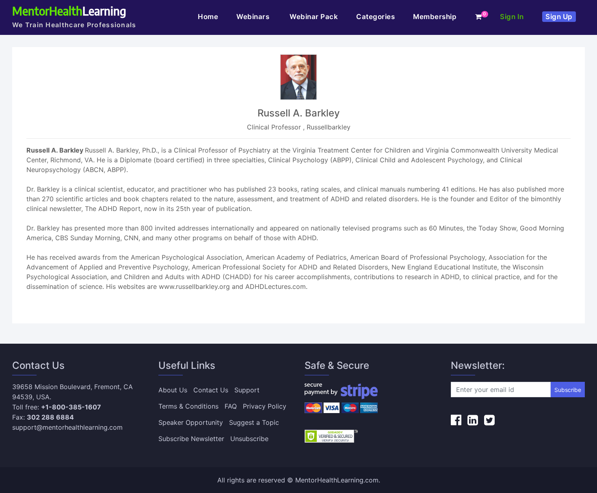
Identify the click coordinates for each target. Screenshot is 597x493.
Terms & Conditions (188, 406)
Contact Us (210, 390)
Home (208, 17)
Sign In (512, 17)
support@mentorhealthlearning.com (67, 427)
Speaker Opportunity (190, 422)
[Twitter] (489, 420)
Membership (434, 17)
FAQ (231, 406)
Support (247, 390)
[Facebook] (456, 420)
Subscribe (567, 389)
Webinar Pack (314, 17)
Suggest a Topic (254, 422)
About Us (172, 390)
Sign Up (559, 17)
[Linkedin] (472, 420)
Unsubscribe (249, 439)
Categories (375, 17)
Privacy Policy (264, 406)
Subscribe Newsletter (191, 439)
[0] (478, 17)
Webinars (253, 17)
